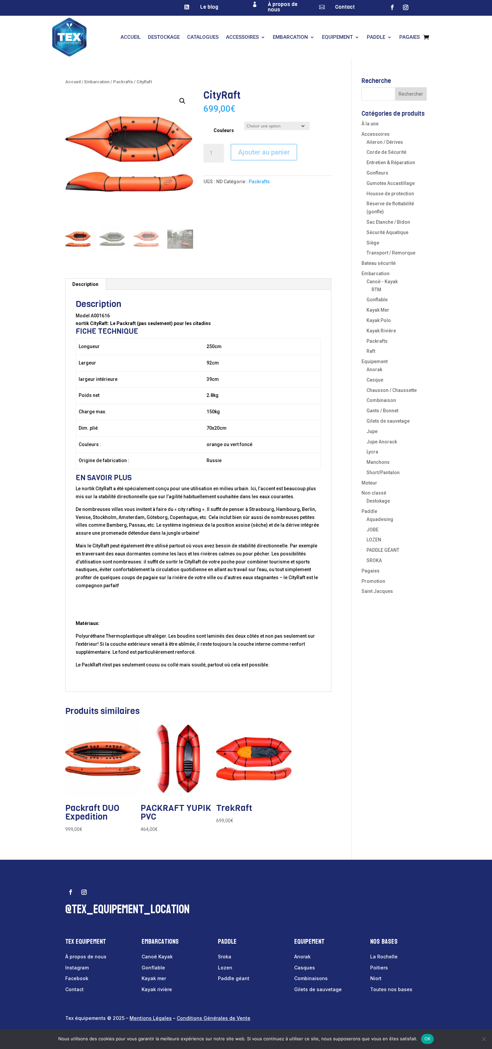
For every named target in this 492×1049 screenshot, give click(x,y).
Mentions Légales (151, 1018)
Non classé (373, 493)
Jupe (372, 431)
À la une (370, 123)
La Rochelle (384, 956)
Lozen (225, 967)
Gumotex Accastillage (390, 183)
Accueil (130, 37)
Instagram (77, 967)
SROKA (374, 560)
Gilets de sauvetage (388, 421)
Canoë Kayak (157, 956)
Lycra (372, 451)
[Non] (483, 1039)
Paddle (376, 37)
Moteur (369, 483)
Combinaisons (311, 978)
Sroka (224, 956)
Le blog (209, 6)
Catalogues (203, 37)
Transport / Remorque (390, 252)
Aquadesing (379, 519)
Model (83, 315)
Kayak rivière (157, 989)
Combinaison (381, 400)
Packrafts (123, 81)
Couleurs (224, 130)
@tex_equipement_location (127, 909)
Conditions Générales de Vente (213, 1018)
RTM (376, 289)
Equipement (337, 37)
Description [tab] (85, 284)
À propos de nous (283, 7)
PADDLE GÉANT (382, 550)
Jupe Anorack (381, 441)
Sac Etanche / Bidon (388, 222)
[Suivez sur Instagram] (405, 7)
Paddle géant (233, 978)
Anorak (374, 369)
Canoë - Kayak (382, 281)
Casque (374, 380)
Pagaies (409, 37)
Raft (370, 351)
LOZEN (373, 539)
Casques (304, 967)
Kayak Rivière (381, 330)
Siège (372, 242)
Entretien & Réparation (390, 162)
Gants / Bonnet (382, 410)
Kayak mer (154, 978)
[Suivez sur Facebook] (392, 7)
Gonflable (377, 299)
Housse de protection (390, 193)
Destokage (378, 501)
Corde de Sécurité (386, 152)
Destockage (164, 37)
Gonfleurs (377, 173)
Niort (376, 978)
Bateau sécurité (378, 263)
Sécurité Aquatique (387, 232)
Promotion (373, 581)
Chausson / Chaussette (391, 390)
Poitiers (379, 967)
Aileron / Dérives (384, 142)
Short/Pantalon (383, 472)
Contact (345, 6)
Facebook (76, 978)
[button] (182, 101)
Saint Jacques (377, 591)
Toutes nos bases (391, 989)
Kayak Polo (378, 320)
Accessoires (242, 37)
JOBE (372, 529)
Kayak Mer (377, 310)
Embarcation (290, 37)
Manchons (378, 462)
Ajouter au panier (264, 152)
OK (427, 1038)
